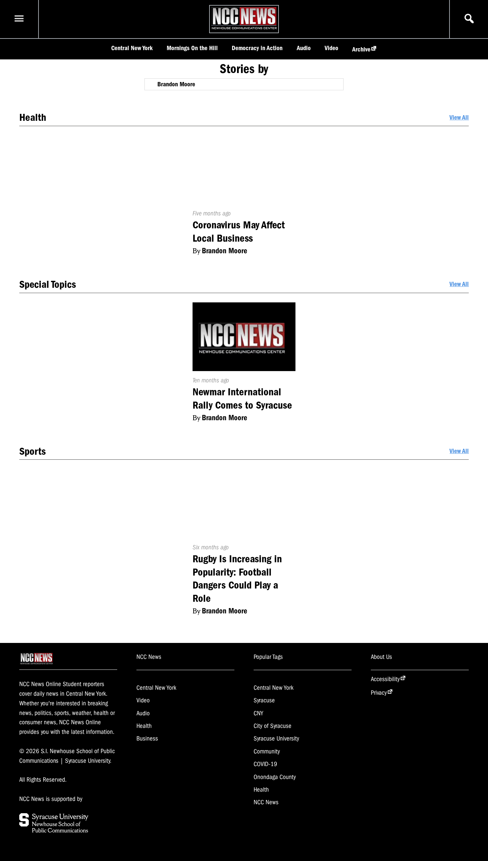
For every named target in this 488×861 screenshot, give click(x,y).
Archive (361, 49)
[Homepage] (244, 29)
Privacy (379, 692)
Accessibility (385, 679)
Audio (304, 48)
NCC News (266, 802)
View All (459, 118)
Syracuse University (276, 738)
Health (144, 726)
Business (147, 738)
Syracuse (264, 700)
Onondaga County (275, 777)
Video (331, 48)
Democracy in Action (257, 48)
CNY (258, 713)
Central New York (132, 48)
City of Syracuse (272, 726)
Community (267, 751)
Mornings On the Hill (192, 48)
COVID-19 (265, 764)
